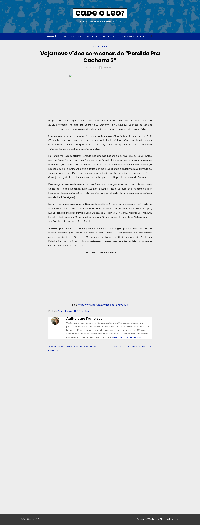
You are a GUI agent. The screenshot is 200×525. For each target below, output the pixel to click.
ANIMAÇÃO (52, 36)
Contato (142, 36)
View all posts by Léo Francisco (127, 337)
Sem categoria (100, 46)
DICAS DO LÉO (127, 36)
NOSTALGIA (91, 36)
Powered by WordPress (147, 519)
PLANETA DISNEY (109, 36)
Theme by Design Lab (169, 519)
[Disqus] (100, 395)
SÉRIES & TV (77, 36)
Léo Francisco (109, 67)
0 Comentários (84, 311)
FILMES (64, 36)
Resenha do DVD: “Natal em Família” (131, 346)
